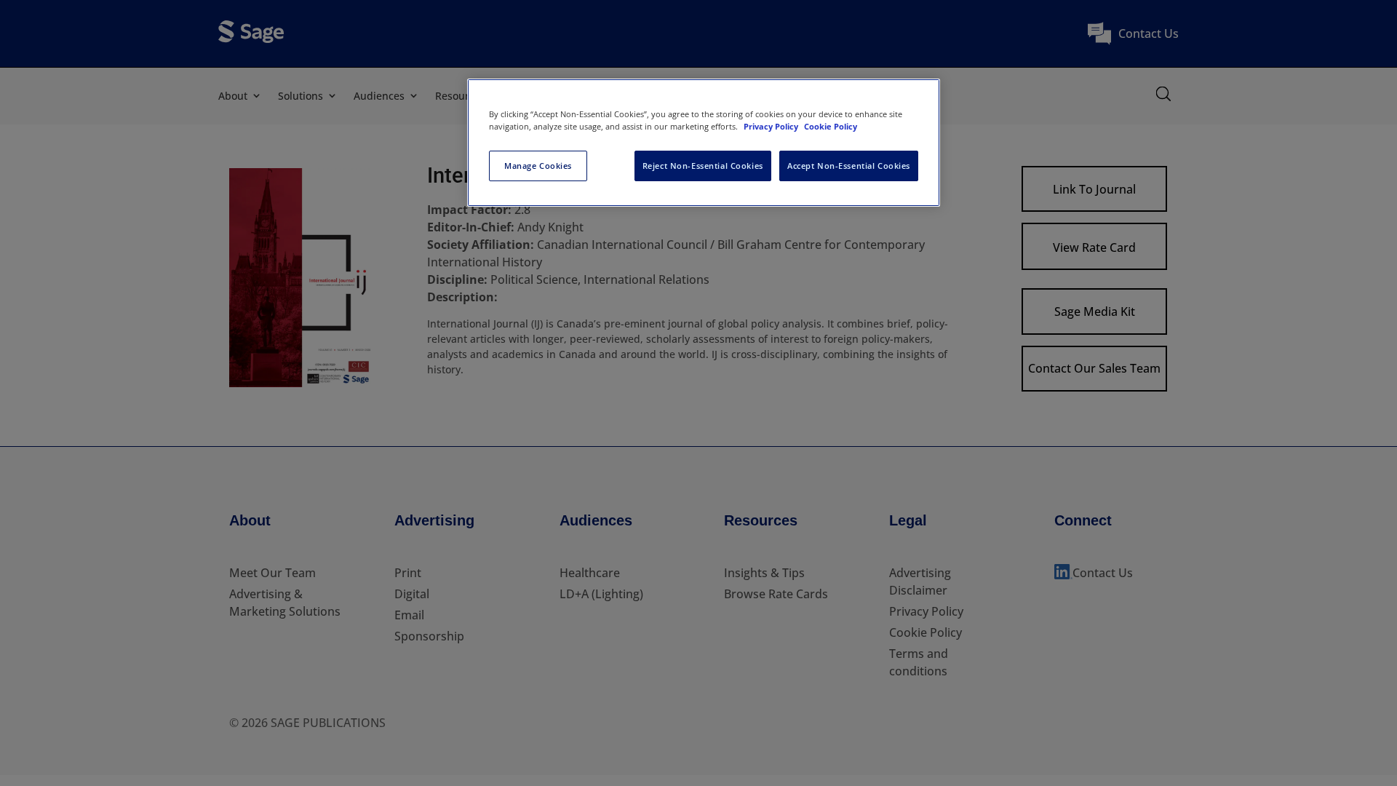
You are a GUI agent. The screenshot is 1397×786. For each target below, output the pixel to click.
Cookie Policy (830, 126)
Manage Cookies (538, 165)
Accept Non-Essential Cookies (848, 165)
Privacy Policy (772, 126)
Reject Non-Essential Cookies (702, 165)
